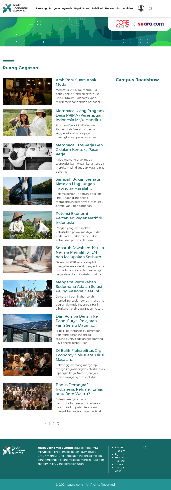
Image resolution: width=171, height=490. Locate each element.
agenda (119, 454)
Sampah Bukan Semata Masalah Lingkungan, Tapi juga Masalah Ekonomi (78, 186)
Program (54, 8)
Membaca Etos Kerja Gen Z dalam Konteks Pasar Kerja (79, 149)
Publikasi (97, 8)
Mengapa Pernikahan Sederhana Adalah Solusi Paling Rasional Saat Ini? (79, 286)
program (120, 450)
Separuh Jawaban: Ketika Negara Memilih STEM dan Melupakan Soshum (80, 252)
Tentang (41, 8)
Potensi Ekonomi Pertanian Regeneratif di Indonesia (79, 218)
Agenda (67, 8)
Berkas (109, 8)
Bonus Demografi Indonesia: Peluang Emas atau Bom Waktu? (79, 389)
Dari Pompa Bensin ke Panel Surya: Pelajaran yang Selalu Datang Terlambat (77, 323)
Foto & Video (124, 8)
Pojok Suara (81, 8)
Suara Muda (121, 457)
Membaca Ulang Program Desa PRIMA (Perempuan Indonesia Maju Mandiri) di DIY (80, 118)
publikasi (120, 460)
